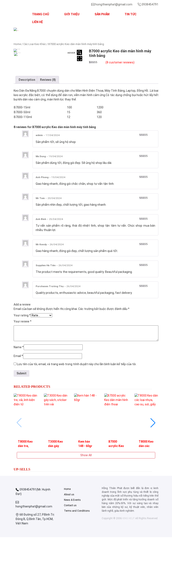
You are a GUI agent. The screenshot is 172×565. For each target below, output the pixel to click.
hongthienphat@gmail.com (113, 4)
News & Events (72, 499)
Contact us (70, 505)
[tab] (27, 80)
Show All (86, 455)
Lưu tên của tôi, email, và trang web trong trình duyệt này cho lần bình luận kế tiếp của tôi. (76, 364)
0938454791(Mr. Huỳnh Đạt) (33, 492)
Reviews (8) (48, 79)
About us (69, 494)
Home (17, 44)
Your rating (22, 315)
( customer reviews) (120, 62)
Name (19, 347)
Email (18, 356)
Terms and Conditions (77, 510)
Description (27, 79)
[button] (24, 30)
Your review (22, 321)
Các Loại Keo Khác (34, 44)
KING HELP (128, 518)
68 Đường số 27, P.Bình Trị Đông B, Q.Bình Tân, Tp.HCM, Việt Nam (35, 519)
